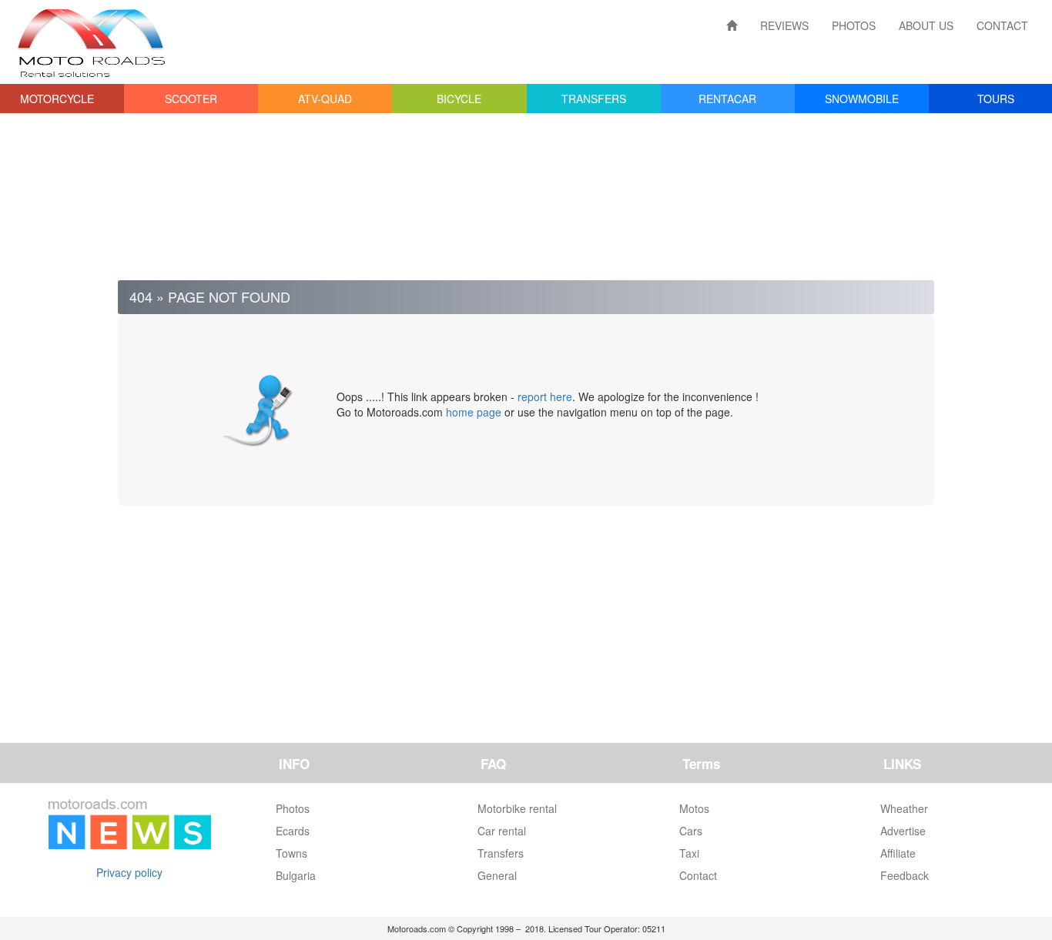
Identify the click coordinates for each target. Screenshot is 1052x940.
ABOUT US (926, 25)
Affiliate (898, 853)
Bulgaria (296, 875)
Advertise (903, 830)
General (497, 875)
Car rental (501, 830)
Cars (690, 830)
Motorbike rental (517, 808)
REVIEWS (784, 25)
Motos (694, 808)
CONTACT (1002, 25)
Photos (293, 808)
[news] (130, 820)
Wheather (904, 808)
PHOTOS (854, 25)
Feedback (904, 875)
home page (473, 412)
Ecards (293, 830)
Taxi (689, 853)
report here (545, 396)
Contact (698, 875)
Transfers (500, 853)
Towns (291, 853)
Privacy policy (129, 872)
